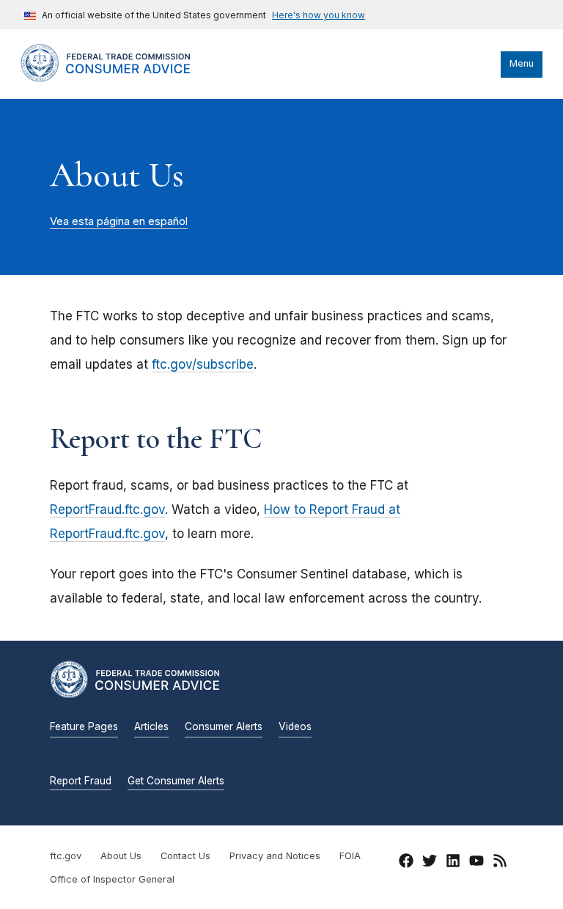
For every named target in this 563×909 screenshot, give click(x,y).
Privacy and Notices (274, 855)
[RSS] (500, 862)
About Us (120, 855)
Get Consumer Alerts (176, 781)
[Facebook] (406, 862)
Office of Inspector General (112, 879)
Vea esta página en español (119, 221)
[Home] (119, 78)
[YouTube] (476, 862)
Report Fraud (80, 781)
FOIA (350, 855)
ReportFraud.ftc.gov (107, 509)
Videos (295, 726)
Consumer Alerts (223, 726)
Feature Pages (84, 726)
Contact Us (185, 855)
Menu (521, 63)
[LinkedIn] (453, 862)
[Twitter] (429, 862)
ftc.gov (65, 855)
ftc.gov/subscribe (203, 364)
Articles (151, 726)
